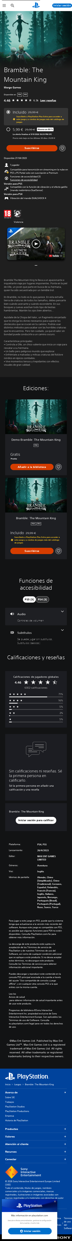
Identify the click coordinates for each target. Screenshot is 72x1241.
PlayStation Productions (17, 1111)
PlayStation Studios (15, 1106)
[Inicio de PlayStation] (36, 6)
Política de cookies (57, 1221)
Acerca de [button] (11, 1092)
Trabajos (9, 1102)
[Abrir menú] (4, 5)
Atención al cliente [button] (16, 1144)
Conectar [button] (10, 1159)
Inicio (8, 1084)
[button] (23, 180)
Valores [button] (10, 1136)
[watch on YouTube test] (55, 255)
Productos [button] (11, 1129)
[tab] (29, 599)
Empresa (9, 1115)
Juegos (17, 1084)
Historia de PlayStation (16, 1120)
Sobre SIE (10, 1097)
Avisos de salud (17, 997)
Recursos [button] (11, 1151)
